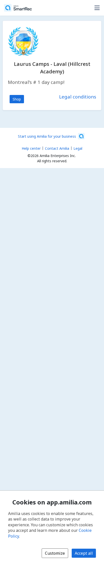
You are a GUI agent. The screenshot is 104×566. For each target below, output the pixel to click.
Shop (17, 99)
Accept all (84, 553)
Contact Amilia (57, 148)
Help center (31, 148)
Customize (55, 553)
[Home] (18, 8)
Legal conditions (77, 96)
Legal (77, 148)
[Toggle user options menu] (97, 8)
